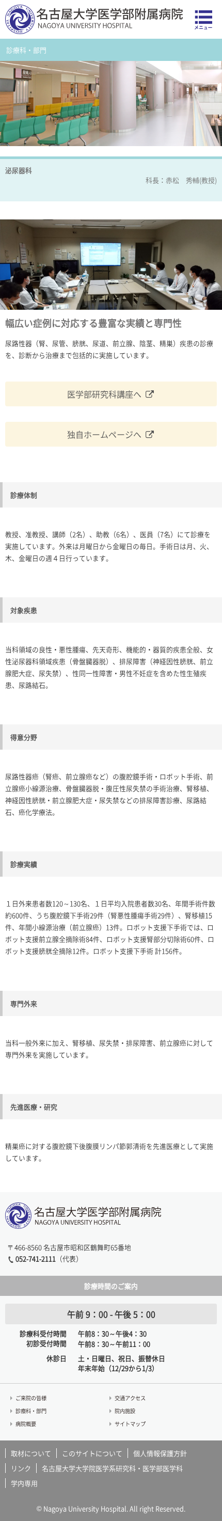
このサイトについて (92, 1453)
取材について (31, 1453)
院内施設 (125, 1411)
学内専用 (24, 1483)
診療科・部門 (30, 1411)
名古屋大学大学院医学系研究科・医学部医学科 (112, 1468)
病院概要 (25, 1424)
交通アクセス (130, 1398)
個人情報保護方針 (160, 1453)
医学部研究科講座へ (104, 394)
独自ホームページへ (104, 434)
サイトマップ (130, 1424)
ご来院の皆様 (30, 1398)
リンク (21, 1468)
